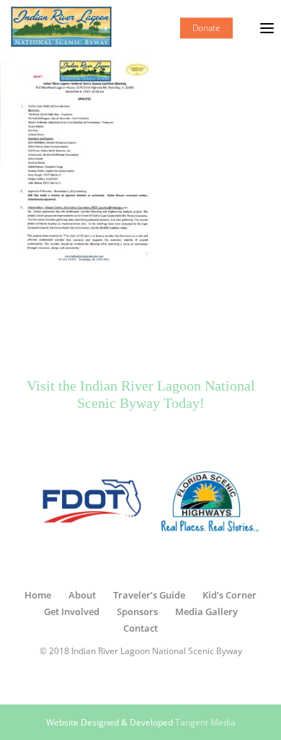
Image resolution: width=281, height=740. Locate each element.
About (82, 594)
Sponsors (137, 611)
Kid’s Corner (229, 594)
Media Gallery (206, 611)
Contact (140, 628)
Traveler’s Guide (149, 594)
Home (37, 594)
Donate (206, 28)
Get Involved (71, 611)
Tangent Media (205, 722)
